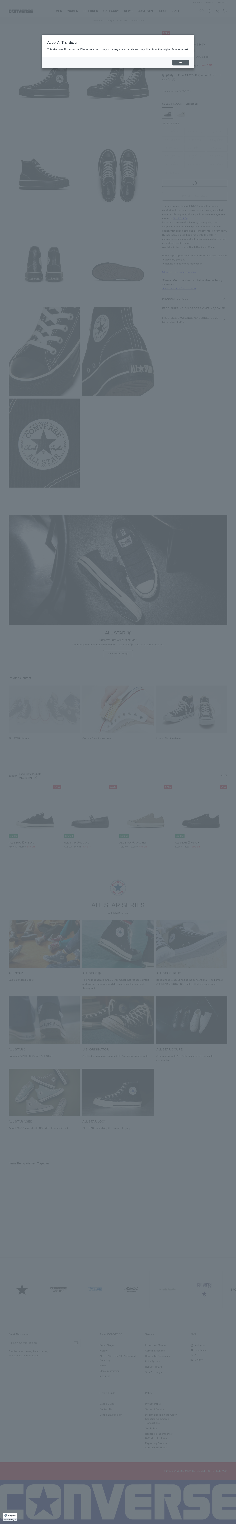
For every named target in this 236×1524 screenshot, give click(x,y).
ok (180, 62)
